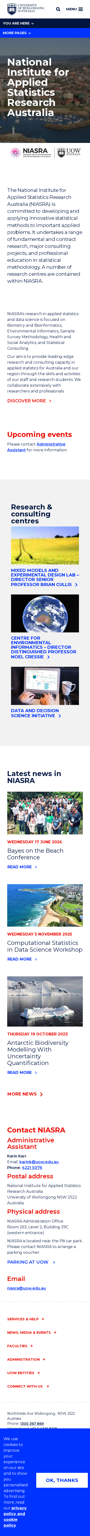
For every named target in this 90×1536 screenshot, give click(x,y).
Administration (23, 1359)
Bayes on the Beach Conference (35, 854)
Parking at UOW (28, 1262)
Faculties (17, 1346)
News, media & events (29, 1332)
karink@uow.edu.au (39, 1162)
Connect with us (25, 1386)
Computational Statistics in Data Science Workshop (45, 946)
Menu (71, 9)
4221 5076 (32, 1167)
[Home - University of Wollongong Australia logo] (25, 9)
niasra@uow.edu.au (26, 1288)
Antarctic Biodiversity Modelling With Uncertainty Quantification (37, 1052)
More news (22, 1094)
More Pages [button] (15, 33)
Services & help (23, 1319)
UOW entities (20, 1373)
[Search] (58, 9)
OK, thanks (62, 1480)
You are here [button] (16, 23)
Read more (19, 867)
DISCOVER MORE (26, 401)
